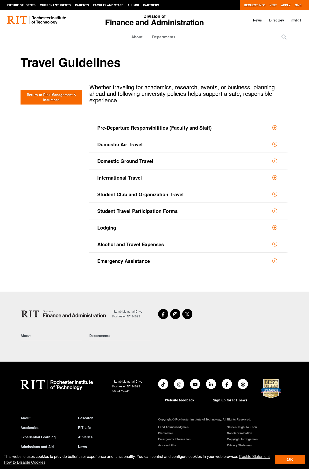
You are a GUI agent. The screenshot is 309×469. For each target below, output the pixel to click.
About (136, 37)
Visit (273, 5)
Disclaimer (165, 433)
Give (298, 5)
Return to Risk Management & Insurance (51, 97)
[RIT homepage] (36, 20)
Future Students (21, 5)
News (257, 20)
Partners (151, 5)
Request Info (254, 5)
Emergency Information (174, 439)
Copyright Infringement (243, 439)
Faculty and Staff (108, 5)
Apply (285, 5)
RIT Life (84, 427)
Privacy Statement (240, 445)
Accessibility (167, 445)
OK (290, 459)
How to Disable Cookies (24, 462)
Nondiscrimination (239, 433)
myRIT (296, 20)
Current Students (55, 5)
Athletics (85, 436)
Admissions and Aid (37, 446)
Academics (30, 427)
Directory (276, 20)
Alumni (133, 5)
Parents (82, 5)
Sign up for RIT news (230, 400)
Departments (164, 37)
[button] (284, 36)
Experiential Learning (38, 436)
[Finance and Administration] (64, 314)
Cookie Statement (254, 456)
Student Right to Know (242, 427)
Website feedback (179, 400)
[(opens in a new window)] (163, 314)
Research (85, 417)
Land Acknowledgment (174, 427)
